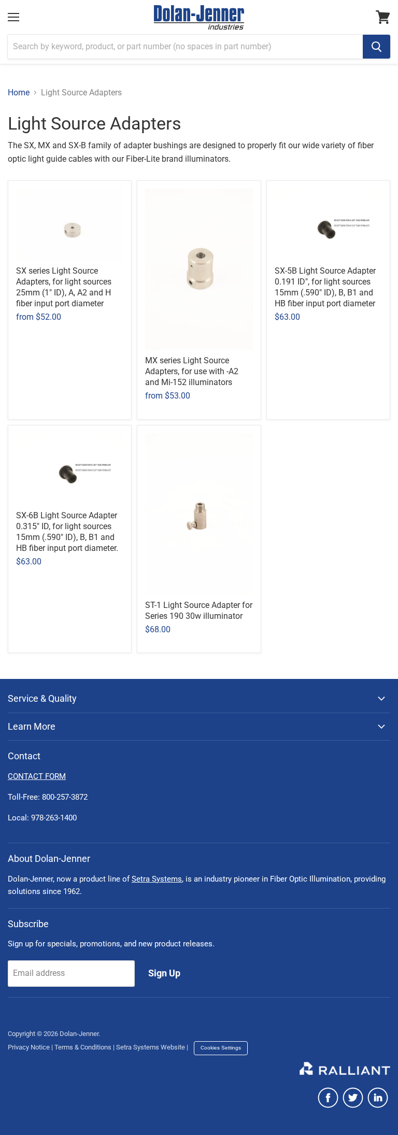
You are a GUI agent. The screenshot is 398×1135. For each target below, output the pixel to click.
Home (19, 92)
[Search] (376, 47)
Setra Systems (157, 879)
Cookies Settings (221, 1048)
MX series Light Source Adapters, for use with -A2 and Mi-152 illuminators (191, 371)
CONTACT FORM (37, 776)
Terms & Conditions (82, 1047)
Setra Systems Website (150, 1047)
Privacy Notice (29, 1047)
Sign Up (164, 973)
